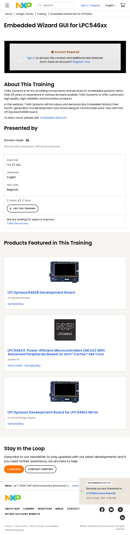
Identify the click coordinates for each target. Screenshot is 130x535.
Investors (45, 508)
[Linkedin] (27, 140)
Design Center (24, 14)
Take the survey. (18, 223)
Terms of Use (21, 526)
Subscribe (14, 469)
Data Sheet (15, 366)
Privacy (9, 526)
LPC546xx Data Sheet (99, 493)
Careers (28, 508)
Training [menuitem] (41, 14)
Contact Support (40, 469)
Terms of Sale (36, 526)
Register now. (81, 62)
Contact (73, 508)
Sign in (31, 58)
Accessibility (51, 526)
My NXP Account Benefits (22, 514)
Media (59, 508)
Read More (78, 485)
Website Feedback (14, 530)
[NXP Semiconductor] (24, 5)
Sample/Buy (16, 304)
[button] (111, 5)
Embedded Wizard (52, 118)
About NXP (12, 508)
